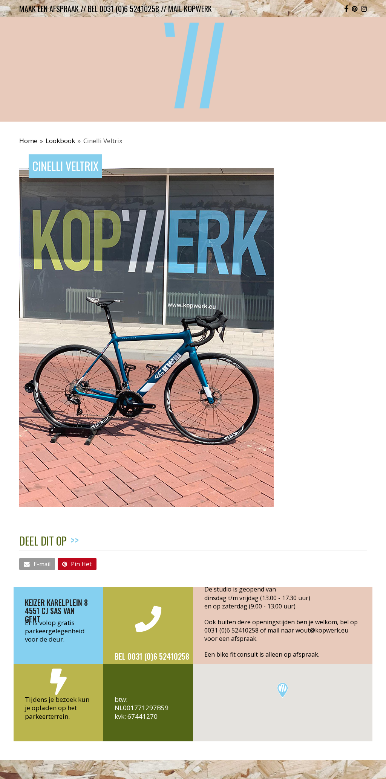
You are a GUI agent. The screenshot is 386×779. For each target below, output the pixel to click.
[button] (37, 564)
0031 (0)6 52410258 (231, 630)
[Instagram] (364, 9)
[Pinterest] (354, 9)
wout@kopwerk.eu (322, 630)
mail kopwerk (190, 8)
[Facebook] (346, 9)
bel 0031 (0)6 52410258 (123, 8)
